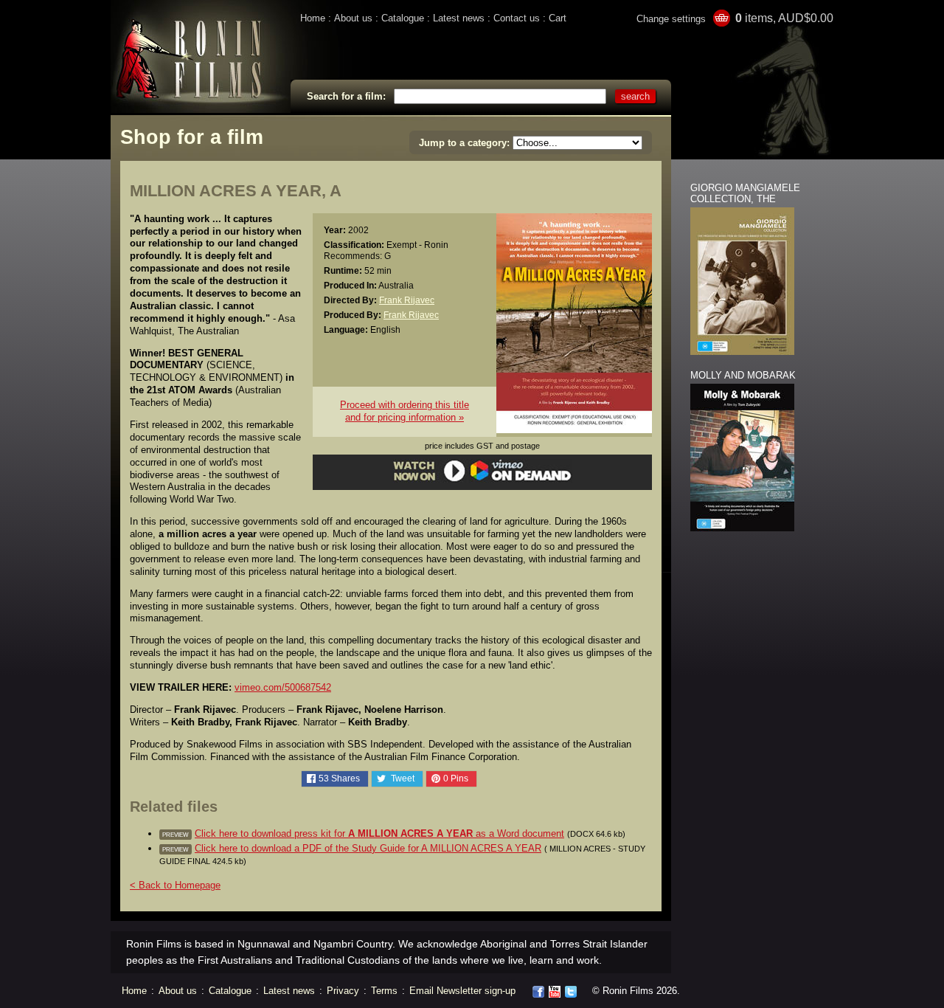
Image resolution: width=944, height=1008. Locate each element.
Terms (384, 990)
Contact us (516, 18)
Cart (557, 18)
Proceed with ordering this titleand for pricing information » (404, 411)
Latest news (459, 18)
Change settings (671, 18)
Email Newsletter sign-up (462, 990)
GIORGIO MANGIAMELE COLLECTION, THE (745, 193)
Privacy (343, 990)
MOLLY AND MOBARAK (743, 375)
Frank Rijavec (406, 300)
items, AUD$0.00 (784, 18)
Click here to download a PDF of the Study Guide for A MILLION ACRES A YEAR (368, 848)
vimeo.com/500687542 (283, 687)
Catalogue (402, 18)
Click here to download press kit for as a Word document (379, 833)
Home (312, 18)
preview (175, 834)
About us (353, 18)
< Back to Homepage (175, 885)
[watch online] (482, 479)
